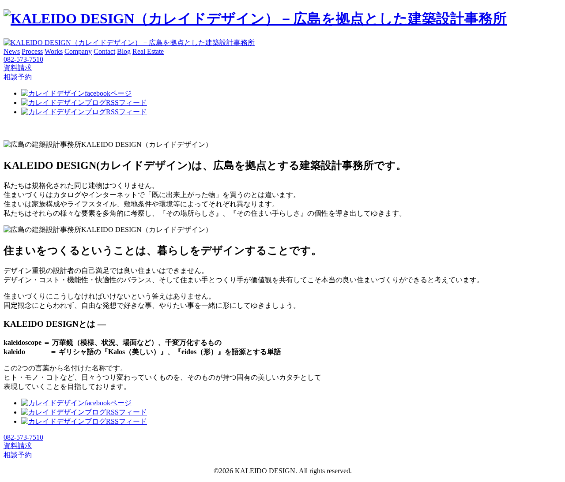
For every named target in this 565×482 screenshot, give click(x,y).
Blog (124, 51)
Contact (104, 51)
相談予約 (18, 77)
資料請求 (18, 67)
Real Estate (148, 51)
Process (32, 51)
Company (78, 51)
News (12, 51)
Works (54, 51)
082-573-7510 (23, 59)
